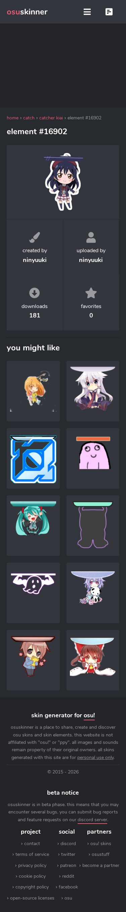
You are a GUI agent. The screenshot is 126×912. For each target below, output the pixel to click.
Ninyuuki (91, 260)
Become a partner (100, 865)
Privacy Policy (32, 865)
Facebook (68, 887)
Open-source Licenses (32, 898)
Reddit (68, 876)
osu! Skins (100, 843)
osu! (89, 715)
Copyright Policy (32, 887)
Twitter (68, 854)
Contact (32, 843)
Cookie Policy (32, 876)
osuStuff (101, 854)
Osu (68, 898)
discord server (92, 819)
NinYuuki (35, 260)
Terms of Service (32, 854)
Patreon (68, 865)
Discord (68, 843)
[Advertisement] (63, 66)
